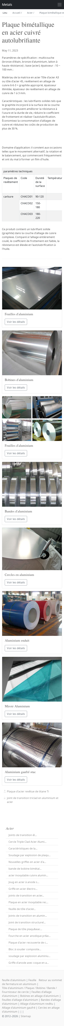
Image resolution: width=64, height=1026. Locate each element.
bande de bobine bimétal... (25, 868)
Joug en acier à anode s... (24, 882)
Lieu (5, 12)
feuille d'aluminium (14, 980)
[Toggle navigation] (59, 4)
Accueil (17, 12)
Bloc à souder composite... (25, 949)
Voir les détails (16, 322)
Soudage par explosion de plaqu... (30, 855)
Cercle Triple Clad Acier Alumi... (27, 842)
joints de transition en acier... (26, 895)
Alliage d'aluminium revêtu (36, 1004)
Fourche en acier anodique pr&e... (30, 936)
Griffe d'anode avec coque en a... (29, 963)
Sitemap (26, 1016)
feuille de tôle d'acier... (22, 909)
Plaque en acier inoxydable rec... (28, 902)
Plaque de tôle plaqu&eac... (25, 929)
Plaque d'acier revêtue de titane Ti (28, 791)
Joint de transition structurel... (27, 922)
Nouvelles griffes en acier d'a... (27, 862)
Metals (7, 4)
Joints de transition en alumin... (28, 915)
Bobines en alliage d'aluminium (39, 996)
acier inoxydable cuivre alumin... (28, 875)
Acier (30, 12)
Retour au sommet (50, 980)
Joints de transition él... (23, 835)
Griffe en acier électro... (23, 889)
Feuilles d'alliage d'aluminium (20, 1000)
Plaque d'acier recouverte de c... (28, 942)
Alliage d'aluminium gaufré (18, 1007)
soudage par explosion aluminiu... (29, 956)
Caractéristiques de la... (23, 848)
